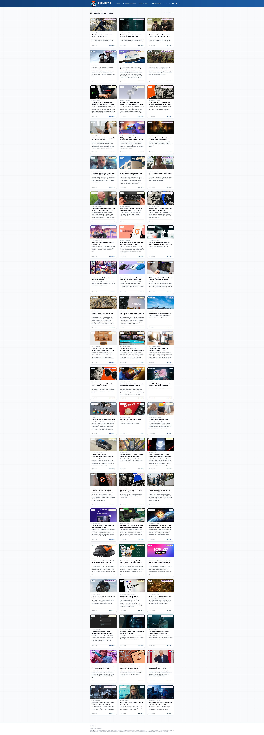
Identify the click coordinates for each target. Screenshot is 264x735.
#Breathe (153, 629)
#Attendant (151, 32)
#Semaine (158, 311)
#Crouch (154, 100)
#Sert (98, 417)
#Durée (93, 240)
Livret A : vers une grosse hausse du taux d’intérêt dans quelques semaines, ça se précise (131, 421)
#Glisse (98, 594)
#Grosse (125, 417)
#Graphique (128, 206)
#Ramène (150, 171)
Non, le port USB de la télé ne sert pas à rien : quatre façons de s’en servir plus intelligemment (103, 421)
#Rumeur (100, 32)
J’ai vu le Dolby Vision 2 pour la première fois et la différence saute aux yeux (131, 350)
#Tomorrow (151, 700)
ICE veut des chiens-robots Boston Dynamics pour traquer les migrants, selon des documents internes (131, 68)
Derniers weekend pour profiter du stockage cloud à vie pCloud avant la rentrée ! (131, 562)
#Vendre (129, 171)
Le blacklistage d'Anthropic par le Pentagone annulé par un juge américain (130, 668)
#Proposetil (132, 135)
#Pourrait (125, 171)
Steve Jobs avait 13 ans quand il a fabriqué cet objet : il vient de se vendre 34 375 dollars (103, 350)
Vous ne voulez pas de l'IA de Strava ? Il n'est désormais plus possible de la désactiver (132, 315)
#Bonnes (150, 311)
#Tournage (158, 700)
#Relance (96, 32)
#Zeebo (150, 206)
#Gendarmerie (151, 417)
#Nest (128, 311)
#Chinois (154, 346)
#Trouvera (100, 311)
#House (155, 32)
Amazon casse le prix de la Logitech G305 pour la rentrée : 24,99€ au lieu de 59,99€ (131, 279)
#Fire (100, 700)
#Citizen (96, 171)
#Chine (158, 523)
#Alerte (155, 417)
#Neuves (158, 240)
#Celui (96, 311)
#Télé (95, 417)
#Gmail (99, 523)
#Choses (93, 206)
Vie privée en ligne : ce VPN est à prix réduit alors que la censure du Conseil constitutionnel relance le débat (103, 104)
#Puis (100, 275)
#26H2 (96, 629)
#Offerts (93, 311)
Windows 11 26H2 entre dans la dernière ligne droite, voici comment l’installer (102, 633)
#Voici (93, 135)
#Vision (124, 346)
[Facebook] (173, 3)
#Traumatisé (154, 206)
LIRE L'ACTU (111, 45)
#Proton (93, 523)
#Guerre (150, 523)
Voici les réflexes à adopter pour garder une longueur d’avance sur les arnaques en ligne (103, 139)
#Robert (158, 135)
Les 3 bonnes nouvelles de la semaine (160, 313)
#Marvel (93, 32)
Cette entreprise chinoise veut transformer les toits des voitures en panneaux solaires (102, 456)
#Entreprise (94, 452)
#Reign (97, 700)
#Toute (158, 206)
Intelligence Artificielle (110, 19)
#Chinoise (98, 452)
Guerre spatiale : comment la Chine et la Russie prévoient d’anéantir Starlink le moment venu (160, 527)
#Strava (125, 311)
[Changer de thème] (179, 3)
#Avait (98, 346)
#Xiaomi (127, 452)
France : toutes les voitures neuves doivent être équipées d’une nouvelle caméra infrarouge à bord (160, 244)
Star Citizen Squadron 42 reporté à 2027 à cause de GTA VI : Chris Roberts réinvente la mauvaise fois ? (103, 175)
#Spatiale (154, 523)
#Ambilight (122, 135)
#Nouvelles (154, 311)
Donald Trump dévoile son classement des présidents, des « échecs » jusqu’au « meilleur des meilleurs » (160, 668)
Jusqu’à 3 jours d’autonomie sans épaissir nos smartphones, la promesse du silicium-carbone (160, 456)
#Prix (128, 275)
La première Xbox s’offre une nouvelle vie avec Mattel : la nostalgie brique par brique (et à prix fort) (131, 527)
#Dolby (121, 346)
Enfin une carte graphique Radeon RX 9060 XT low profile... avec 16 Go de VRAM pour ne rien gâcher (131, 210)
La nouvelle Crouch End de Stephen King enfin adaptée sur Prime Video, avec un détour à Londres (159, 104)
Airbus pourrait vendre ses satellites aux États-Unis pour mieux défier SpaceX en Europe (131, 175)
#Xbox (126, 523)
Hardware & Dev (141, 51)
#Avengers (151, 135)
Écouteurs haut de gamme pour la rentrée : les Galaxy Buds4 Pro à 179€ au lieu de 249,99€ (131, 104)
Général (170, 262)
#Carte (124, 206)
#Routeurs (151, 346)
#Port (93, 417)
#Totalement (97, 206)
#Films (124, 700)
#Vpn (99, 100)
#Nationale (133, 594)
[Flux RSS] (169, 3)
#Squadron (100, 171)
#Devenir (156, 275)
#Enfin (121, 206)
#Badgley (124, 32)
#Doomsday (155, 135)
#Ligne (96, 100)
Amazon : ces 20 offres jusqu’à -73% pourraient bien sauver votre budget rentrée (159, 562)
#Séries (157, 594)
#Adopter (100, 135)
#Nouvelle (151, 100)
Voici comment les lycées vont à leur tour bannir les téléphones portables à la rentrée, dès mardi (160, 491)
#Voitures (154, 240)
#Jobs (96, 346)
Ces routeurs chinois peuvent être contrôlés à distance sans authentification (159, 350)
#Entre (99, 629)
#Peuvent (158, 346)
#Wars (95, 594)
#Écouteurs (122, 100)
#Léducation (128, 594)
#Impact (156, 629)
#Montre (126, 240)
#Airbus (121, 171)
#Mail (96, 523)
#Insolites (102, 206)
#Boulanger (127, 135)
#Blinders (154, 594)
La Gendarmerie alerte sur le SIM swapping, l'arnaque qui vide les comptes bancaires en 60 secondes (159, 421)
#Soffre (128, 523)
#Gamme (129, 100)
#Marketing (94, 700)
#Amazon (121, 275)
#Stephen (158, 100)
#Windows (93, 629)
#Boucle (154, 700)
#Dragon (158, 32)
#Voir (127, 700)
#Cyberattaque (123, 594)
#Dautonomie (157, 452)
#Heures (96, 240)
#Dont (150, 629)
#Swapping (159, 417)
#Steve (93, 346)
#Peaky (150, 594)
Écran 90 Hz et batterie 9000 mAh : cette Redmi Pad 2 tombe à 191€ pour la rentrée (132, 385)
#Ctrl (153, 275)
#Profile (99, 240)
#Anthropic (122, 240)
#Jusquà (150, 452)
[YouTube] (176, 3)
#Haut (126, 100)
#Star (93, 171)
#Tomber (93, 275)
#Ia (129, 240)
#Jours (153, 452)
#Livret (121, 417)
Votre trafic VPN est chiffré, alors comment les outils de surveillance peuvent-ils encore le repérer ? (102, 491)
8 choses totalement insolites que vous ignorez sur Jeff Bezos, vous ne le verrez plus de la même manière (103, 210)
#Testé (121, 452)
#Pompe (124, 452)
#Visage (153, 171)
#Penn (121, 32)
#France (150, 240)
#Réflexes (96, 135)
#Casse (125, 275)
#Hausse (128, 417)
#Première (128, 346)
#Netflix (96, 275)
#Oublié (157, 171)
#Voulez (121, 311)
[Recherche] (166, 3)
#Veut (102, 452)
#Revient (128, 32)
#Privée (93, 100)
